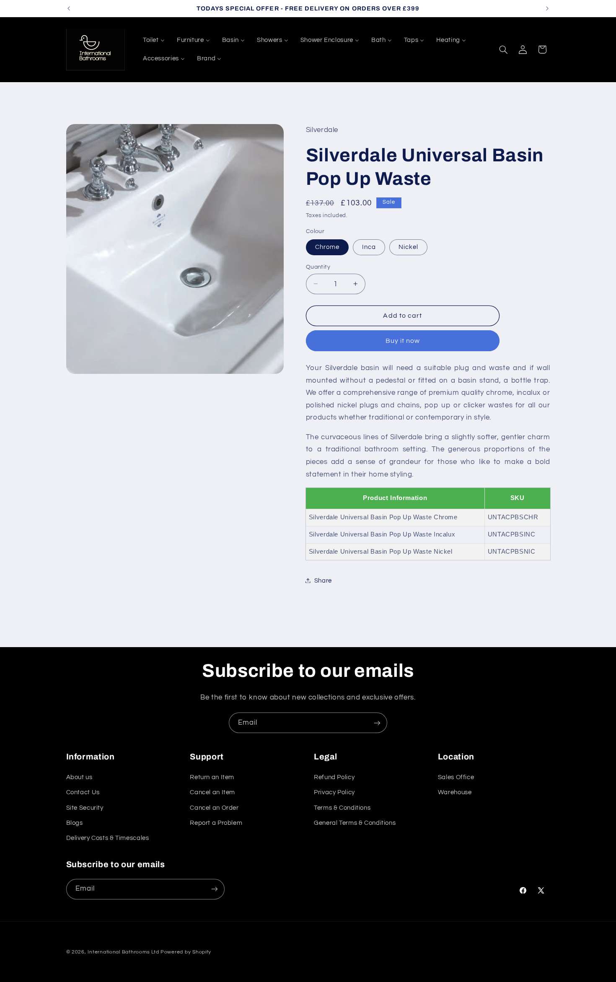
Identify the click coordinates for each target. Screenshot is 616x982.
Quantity (318, 266)
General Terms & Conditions (355, 823)
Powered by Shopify (185, 952)
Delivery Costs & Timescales (107, 838)
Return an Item (212, 777)
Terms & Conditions (342, 808)
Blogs (74, 823)
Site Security (85, 808)
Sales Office (456, 777)
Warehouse (455, 792)
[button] (503, 49)
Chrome (327, 247)
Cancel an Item (212, 792)
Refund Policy (334, 777)
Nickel (408, 247)
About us (79, 777)
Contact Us (83, 792)
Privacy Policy (334, 792)
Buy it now (403, 340)
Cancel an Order (214, 808)
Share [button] (323, 580)
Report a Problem (216, 823)
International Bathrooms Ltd (123, 952)
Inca (369, 247)
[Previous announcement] (69, 8)
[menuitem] (154, 40)
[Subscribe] (377, 723)
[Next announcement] (547, 8)
